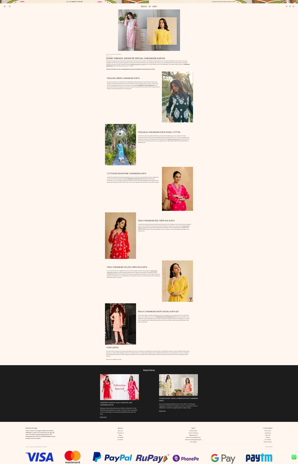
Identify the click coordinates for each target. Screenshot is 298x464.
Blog (106, 54)
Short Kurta (267, 431)
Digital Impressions (268, 446)
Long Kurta (268, 433)
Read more (103, 417)
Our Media (120, 437)
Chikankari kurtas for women (137, 64)
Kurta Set (267, 435)
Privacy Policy (193, 431)
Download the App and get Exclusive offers (223, 1)
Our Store (120, 439)
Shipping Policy (193, 435)
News (108, 54)
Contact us (120, 433)
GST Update (193, 442)
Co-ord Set (267, 439)
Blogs (120, 435)
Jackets (267, 437)
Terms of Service (193, 433)
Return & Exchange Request (193, 439)
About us (120, 431)
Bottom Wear (268, 442)
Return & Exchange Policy (193, 437)
